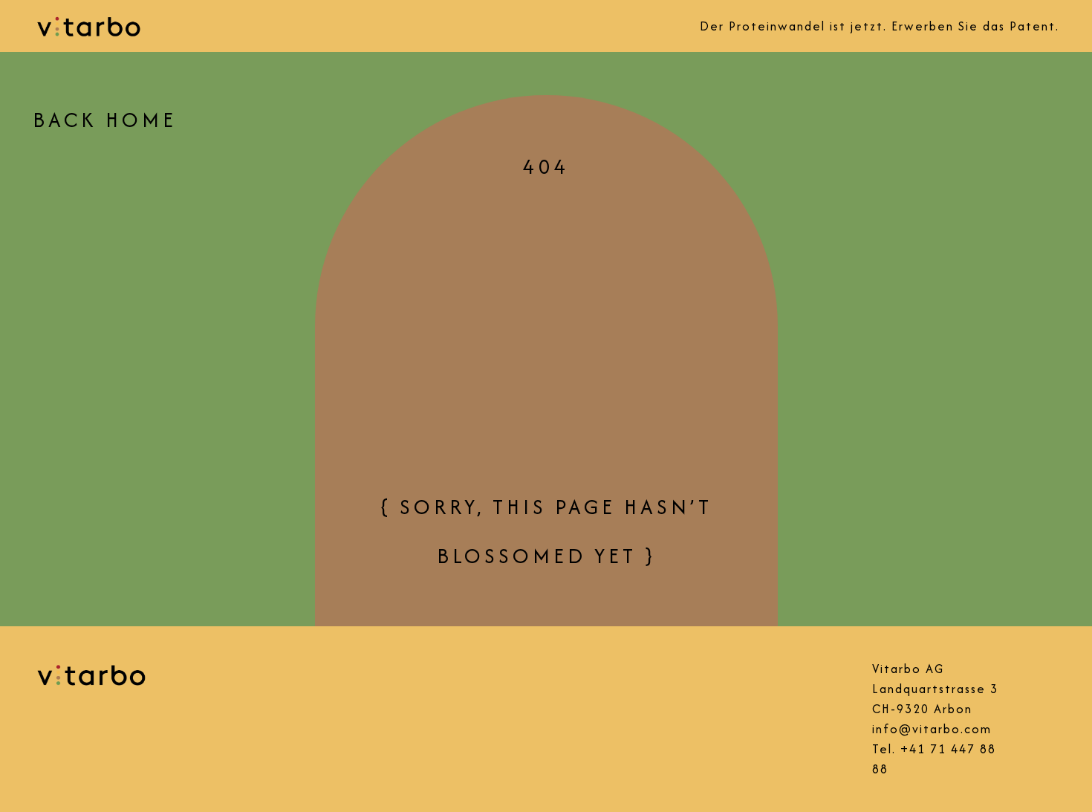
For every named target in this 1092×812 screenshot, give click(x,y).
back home (105, 119)
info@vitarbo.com (932, 729)
